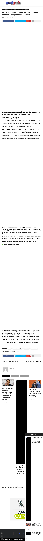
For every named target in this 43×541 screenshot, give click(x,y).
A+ (1, 533)
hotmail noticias (15, 351)
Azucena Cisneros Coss (17, 348)
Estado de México (12, 9)
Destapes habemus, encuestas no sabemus (10, 362)
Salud (27, 9)
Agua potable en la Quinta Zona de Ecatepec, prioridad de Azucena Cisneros (21, 469)
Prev (4, 479)
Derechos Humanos (5, 9)
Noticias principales (22, 9)
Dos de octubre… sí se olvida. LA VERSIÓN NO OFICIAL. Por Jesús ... (32, 362)
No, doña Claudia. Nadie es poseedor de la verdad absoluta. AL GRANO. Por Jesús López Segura (8, 393)
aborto (9, 348)
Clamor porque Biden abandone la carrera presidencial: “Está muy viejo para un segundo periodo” (37, 440)
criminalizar (26, 348)
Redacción (4, 17)
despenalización (34, 348)
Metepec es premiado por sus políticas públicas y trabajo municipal (35, 393)
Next (6, 479)
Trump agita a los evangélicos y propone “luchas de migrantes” (33, 525)
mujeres (17, 9)
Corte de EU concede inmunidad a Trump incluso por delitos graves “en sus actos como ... (33, 534)
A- (1, 539)
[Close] (26, 434)
